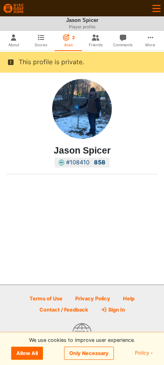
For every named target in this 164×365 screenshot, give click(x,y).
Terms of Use (45, 299)
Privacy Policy (92, 299)
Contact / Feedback (63, 310)
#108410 (84, 162)
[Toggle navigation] (156, 8)
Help (129, 299)
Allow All (27, 353)
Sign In (116, 310)
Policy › (144, 353)
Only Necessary (89, 353)
